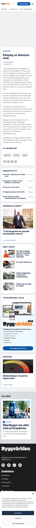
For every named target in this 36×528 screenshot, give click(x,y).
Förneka (18, 518)
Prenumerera (6, 482)
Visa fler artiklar (8, 384)
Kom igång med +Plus (18, 348)
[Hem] (6, 4)
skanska (16, 155)
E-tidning (4, 479)
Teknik (25, 155)
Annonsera (5, 486)
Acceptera (18, 513)
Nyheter (4, 9)
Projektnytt (14, 9)
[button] (33, 494)
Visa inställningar (18, 523)
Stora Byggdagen (26, 9)
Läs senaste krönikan (9, 240)
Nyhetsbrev (5, 475)
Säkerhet (7, 155)
